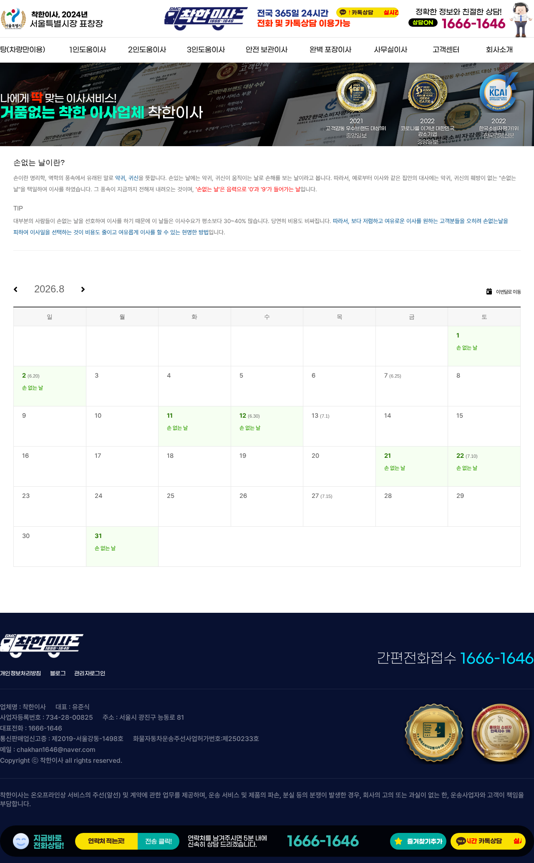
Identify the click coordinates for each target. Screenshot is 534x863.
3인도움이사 (206, 50)
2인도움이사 (147, 50)
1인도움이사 (87, 50)
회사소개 (499, 50)
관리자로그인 (89, 673)
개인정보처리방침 (20, 673)
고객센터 (446, 50)
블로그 (57, 673)
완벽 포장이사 (330, 50)
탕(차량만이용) (22, 50)
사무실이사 (390, 50)
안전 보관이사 (266, 50)
